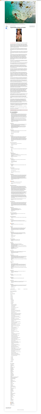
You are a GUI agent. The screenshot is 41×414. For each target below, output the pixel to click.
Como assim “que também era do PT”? (14, 336)
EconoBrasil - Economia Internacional (14, 377)
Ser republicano (12, 343)
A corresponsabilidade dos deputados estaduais (15, 333)
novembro (12, 300)
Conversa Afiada (12, 375)
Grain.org (11, 379)
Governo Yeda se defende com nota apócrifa (15, 331)
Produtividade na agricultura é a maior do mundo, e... (15, 325)
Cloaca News (12, 373)
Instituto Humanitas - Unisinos (13, 381)
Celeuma (11, 372)
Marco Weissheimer (13, 216)
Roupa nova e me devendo (13, 352)
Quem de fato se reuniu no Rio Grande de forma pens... (16, 319)
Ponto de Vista (12, 390)
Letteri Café (12, 385)
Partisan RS (12, 389)
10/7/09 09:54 (12, 272)
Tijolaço (11, 398)
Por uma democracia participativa (14, 322)
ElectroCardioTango (13, 309)
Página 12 (12, 392)
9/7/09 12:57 (12, 162)
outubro (12, 301)
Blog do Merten (12, 367)
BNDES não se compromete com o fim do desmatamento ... (16, 313)
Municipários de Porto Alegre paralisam (14, 353)
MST (11, 387)
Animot (11, 366)
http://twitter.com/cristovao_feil (8, 408)
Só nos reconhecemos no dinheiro (14, 355)
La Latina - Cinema (12, 383)
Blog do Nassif (12, 368)
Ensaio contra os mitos (13, 315)
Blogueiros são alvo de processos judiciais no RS (15, 324)
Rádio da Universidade (13, 395)
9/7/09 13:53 (12, 179)
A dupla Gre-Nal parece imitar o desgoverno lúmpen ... (16, 349)
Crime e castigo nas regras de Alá (14, 334)
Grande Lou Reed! (12, 330)
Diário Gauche (8, 2)
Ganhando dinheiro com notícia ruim (14, 328)
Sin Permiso (12, 396)
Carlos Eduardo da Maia (13, 113)
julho (11, 303)
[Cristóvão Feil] (6, 28)
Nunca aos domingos (13, 306)
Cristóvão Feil (7, 27)
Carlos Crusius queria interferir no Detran (14, 307)
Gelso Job (12, 223)
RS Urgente (12, 394)
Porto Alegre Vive (12, 391)
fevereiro (12, 359)
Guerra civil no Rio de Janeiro (13, 304)
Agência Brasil (12, 364)
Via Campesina (12, 400)
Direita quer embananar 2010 (13, 327)
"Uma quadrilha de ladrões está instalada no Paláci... (15, 337)
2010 (11, 298)
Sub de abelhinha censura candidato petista (15, 318)
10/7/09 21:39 (12, 282)
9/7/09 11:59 (12, 145)
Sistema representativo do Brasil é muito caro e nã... (15, 350)
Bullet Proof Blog (12, 371)
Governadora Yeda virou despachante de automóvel (15, 321)
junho (11, 356)
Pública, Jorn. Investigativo (13, 393)
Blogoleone (12, 370)
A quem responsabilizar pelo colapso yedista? (15, 316)
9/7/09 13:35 (12, 172)
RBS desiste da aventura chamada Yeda (14, 346)
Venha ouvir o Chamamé (13, 340)
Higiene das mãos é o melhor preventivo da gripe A (15, 310)
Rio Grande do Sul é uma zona (14, 312)
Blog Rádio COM (12, 369)
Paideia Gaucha (12, 388)
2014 (11, 295)
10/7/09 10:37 (12, 275)
